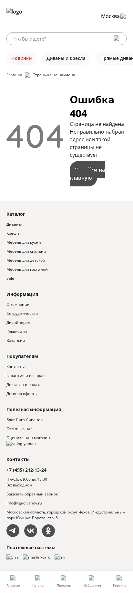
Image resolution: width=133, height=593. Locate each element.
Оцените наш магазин (28, 437)
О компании (18, 304)
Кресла (13, 233)
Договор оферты (21, 393)
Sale (10, 278)
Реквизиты (16, 331)
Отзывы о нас (19, 428)
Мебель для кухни (23, 242)
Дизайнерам (18, 322)
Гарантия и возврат (25, 375)
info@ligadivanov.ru (24, 503)
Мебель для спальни (26, 251)
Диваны (14, 224)
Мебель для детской (25, 260)
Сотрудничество (22, 313)
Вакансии (15, 340)
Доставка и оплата (24, 384)
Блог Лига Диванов (24, 419)
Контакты (15, 366)
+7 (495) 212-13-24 (26, 470)
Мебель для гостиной (27, 269)
